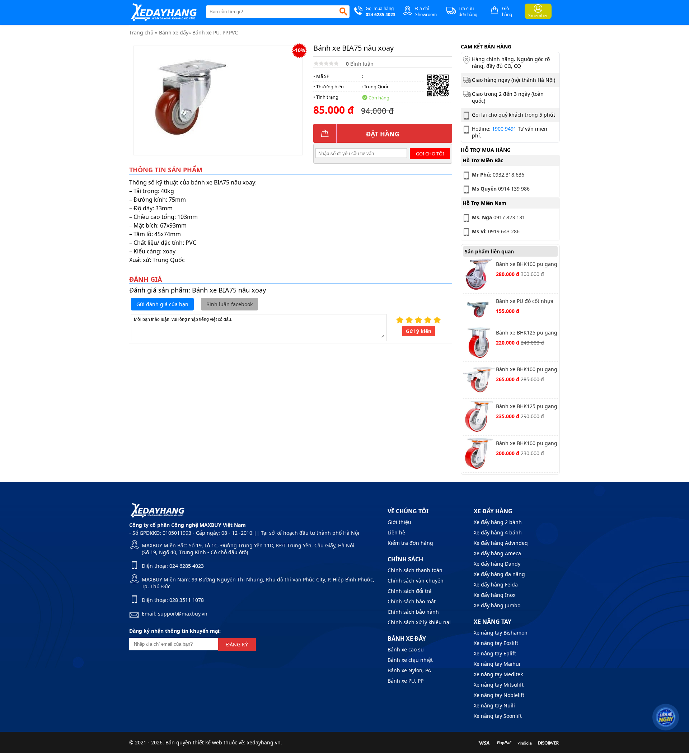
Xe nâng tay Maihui (497, 663)
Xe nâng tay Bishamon (501, 632)
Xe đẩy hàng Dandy (497, 563)
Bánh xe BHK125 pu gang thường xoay (526, 407)
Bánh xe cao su (406, 649)
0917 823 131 (498, 217)
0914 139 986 (501, 188)
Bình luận (360, 63)
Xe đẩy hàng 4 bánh (498, 532)
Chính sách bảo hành (413, 611)
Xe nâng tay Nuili (494, 705)
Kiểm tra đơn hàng (410, 542)
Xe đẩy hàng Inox (494, 594)
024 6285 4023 (186, 565)
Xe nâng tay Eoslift (496, 643)
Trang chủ (141, 32)
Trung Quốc (376, 86)
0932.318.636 (498, 174)
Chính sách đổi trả (410, 591)
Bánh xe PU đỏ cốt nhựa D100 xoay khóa (524, 302)
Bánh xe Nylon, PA (409, 670)
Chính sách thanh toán (415, 570)
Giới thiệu (399, 522)
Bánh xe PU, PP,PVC (215, 32)
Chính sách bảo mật (412, 601)
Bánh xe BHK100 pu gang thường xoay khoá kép (526, 370)
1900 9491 (504, 128)
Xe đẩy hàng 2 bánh (498, 522)
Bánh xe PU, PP (405, 680)
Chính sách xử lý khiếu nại (419, 622)
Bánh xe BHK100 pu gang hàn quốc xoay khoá (526, 265)
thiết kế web (207, 742)
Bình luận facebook (229, 304)
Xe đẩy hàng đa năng (499, 574)
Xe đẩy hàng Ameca (497, 553)
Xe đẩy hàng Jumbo (497, 605)
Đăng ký (237, 644)
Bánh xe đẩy (173, 32)
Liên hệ (396, 532)
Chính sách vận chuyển (416, 580)
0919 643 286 (496, 231)
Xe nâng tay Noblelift (499, 695)
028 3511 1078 (186, 600)
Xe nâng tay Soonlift (498, 715)
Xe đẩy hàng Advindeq (501, 542)
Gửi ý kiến (418, 331)
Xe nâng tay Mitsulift (499, 684)
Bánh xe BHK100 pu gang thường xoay (526, 444)
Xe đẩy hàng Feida (496, 584)
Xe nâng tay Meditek (498, 674)
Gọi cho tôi (430, 153)
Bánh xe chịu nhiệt (410, 659)
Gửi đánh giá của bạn (162, 304)
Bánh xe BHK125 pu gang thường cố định (526, 333)
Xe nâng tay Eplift (495, 653)
